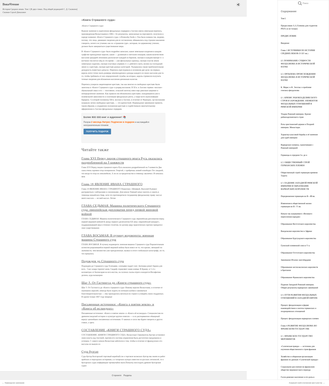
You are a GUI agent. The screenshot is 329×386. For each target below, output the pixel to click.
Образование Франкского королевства (297, 277)
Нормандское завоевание (14, 383)
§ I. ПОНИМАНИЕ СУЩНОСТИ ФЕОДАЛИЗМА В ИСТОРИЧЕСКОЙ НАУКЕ (298, 63)
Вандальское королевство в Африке (296, 231)
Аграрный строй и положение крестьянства (305, 383)
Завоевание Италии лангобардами (296, 259)
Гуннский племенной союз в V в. (295, 245)
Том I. (283, 18)
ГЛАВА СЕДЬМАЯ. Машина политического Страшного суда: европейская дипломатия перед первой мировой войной (121, 209)
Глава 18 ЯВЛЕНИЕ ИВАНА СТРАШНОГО (112, 184)
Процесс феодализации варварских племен (300, 318)
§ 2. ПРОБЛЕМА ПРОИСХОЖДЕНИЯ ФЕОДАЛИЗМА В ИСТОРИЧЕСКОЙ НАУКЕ (298, 76)
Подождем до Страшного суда (102, 261)
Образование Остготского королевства (298, 252)
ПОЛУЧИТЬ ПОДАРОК (97, 131)
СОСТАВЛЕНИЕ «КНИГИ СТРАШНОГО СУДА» (116, 330)
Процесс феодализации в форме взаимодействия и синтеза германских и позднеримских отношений (298, 308)
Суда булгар (89, 351)
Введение (285, 43)
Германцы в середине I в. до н (294, 155)
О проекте (116, 375)
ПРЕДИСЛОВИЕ (288, 35)
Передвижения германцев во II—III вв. (298, 196)
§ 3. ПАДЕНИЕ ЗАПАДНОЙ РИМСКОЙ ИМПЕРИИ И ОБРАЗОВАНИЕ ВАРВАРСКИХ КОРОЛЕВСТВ (299, 185)
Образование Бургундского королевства (298, 238)
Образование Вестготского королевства (298, 223)
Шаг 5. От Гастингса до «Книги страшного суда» (116, 283)
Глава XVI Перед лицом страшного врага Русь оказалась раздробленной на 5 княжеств (121, 160)
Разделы (128, 375)
